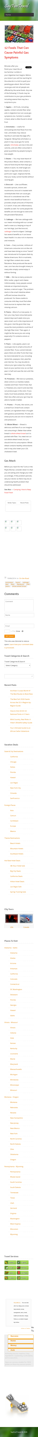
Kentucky (13, 1048)
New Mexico (15, 1128)
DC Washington (16, 989)
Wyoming (14, 1234)
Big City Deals (15, 871)
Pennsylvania (15, 1172)
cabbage (7, 231)
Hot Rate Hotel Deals (12, 860)
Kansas (13, 1043)
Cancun (13, 815)
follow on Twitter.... (26, 1328)
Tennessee (14, 1192)
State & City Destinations (13, 751)
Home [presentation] (13, 1341)
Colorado (13, 979)
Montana (13, 1102)
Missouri (13, 1090)
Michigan (13, 1074)
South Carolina (16, 1182)
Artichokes (15, 145)
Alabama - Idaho (10, 948)
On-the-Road (24, 578)
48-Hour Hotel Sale (17, 866)
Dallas (12, 767)
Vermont (13, 1208)
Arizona (13, 963)
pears (8, 586)
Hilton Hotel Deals (17, 881)
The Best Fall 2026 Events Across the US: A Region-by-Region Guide (20, 702)
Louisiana (14, 1054)
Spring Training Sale (18, 892)
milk (28, 584)
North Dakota (15, 1144)
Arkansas (13, 968)
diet (7, 584)
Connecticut (14, 984)
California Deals (16, 876)
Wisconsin (14, 1229)
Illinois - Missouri (11, 1022)
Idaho (12, 1015)
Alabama (13, 953)
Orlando (13, 793)
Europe (13, 826)
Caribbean (14, 821)
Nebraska (14, 1107)
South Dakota (15, 1187)
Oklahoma (14, 1154)
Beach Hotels (15, 843)
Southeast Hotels (16, 854)
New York (13, 1133)
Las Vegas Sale (15, 886)
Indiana (13, 1033)
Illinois (12, 1027)
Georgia (13, 1005)
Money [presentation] (14, 1345)
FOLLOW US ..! (17, 1302)
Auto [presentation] (13, 1350)
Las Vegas (14, 783)
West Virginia (15, 1224)
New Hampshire (16, 1118)
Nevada (13, 1113)
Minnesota (14, 1080)
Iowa (12, 1038)
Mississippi (14, 1085)
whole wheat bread (18, 433)
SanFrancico (15, 798)
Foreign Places (9, 805)
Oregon (13, 1159)
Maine (12, 1059)
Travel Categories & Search (14, 661)
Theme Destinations (12, 838)
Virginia (13, 1213)
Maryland (14, 1064)
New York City (15, 788)
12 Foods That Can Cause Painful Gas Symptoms (16, 52)
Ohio (12, 1149)
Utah (12, 1203)
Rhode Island (15, 1177)
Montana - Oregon (11, 1097)
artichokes (9, 582)
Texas (12, 1198)
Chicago (13, 762)
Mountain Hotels (16, 848)
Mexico (13, 831)
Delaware (14, 994)
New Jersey (14, 1123)
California (14, 756)
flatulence (20, 584)
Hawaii (13, 777)
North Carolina (16, 1139)
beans (18, 582)
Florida (13, 772)
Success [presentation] (14, 1336)
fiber (12, 584)
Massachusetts (16, 1069)
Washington (14, 1218)
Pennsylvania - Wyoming (13, 1166)
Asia (12, 810)
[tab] (20, 1337)
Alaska (12, 958)
